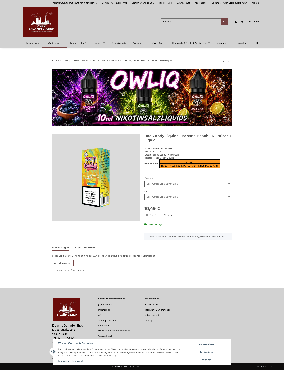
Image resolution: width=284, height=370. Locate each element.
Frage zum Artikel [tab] (85, 247)
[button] (236, 22)
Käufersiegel (201, 2)
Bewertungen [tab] (60, 247)
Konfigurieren (206, 352)
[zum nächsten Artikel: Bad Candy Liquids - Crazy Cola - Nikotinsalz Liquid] (229, 61)
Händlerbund (165, 2)
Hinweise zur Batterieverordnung (114, 330)
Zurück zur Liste (61, 60)
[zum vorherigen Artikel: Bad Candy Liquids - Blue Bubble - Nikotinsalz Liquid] (223, 61)
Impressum (63, 361)
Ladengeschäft (151, 315)
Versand (168, 215)
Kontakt (255, 2)
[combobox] (188, 184)
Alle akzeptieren (206, 344)
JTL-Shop (268, 366)
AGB (100, 315)
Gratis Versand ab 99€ (143, 2)
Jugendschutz (183, 2)
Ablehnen (206, 359)
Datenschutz (78, 361)
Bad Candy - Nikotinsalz (167, 154)
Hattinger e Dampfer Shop (157, 309)
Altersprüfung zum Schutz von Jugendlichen (75, 2)
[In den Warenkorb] (54, 132)
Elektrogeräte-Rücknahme (114, 2)
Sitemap (148, 320)
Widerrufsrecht (105, 336)
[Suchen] (224, 21)
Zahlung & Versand (107, 320)
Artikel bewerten (62, 262)
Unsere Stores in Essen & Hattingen (229, 2)
